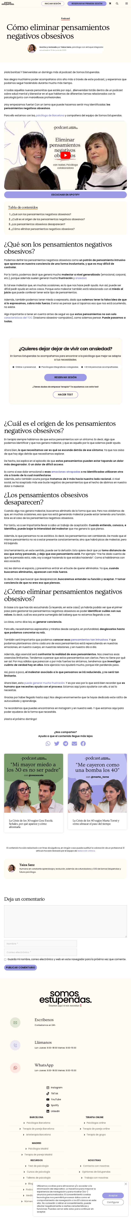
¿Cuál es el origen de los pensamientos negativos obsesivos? (48, 219)
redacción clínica (86, 850)
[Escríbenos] (21, 1022)
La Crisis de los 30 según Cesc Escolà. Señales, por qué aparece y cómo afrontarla (31, 824)
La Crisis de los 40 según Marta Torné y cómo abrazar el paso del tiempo (96, 822)
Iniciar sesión (53, 3)
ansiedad (80, 278)
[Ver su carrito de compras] (110, 3)
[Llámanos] (21, 1045)
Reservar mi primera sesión (87, 3)
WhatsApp (44, 1065)
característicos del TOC (18, 317)
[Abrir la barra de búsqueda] (117, 3)
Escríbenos (44, 1020)
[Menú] (126, 3)
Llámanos (43, 1042)
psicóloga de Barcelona (50, 115)
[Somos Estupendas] (8, 3)
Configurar (113, 1202)
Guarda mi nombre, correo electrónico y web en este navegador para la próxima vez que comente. (67, 959)
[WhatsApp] (21, 1068)
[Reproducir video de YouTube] (65, 155)
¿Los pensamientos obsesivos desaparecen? (38, 224)
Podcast (65, 18)
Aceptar (113, 1195)
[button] (48, 743)
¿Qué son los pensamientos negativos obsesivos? (41, 214)
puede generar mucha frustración (44, 683)
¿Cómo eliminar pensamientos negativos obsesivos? (43, 229)
